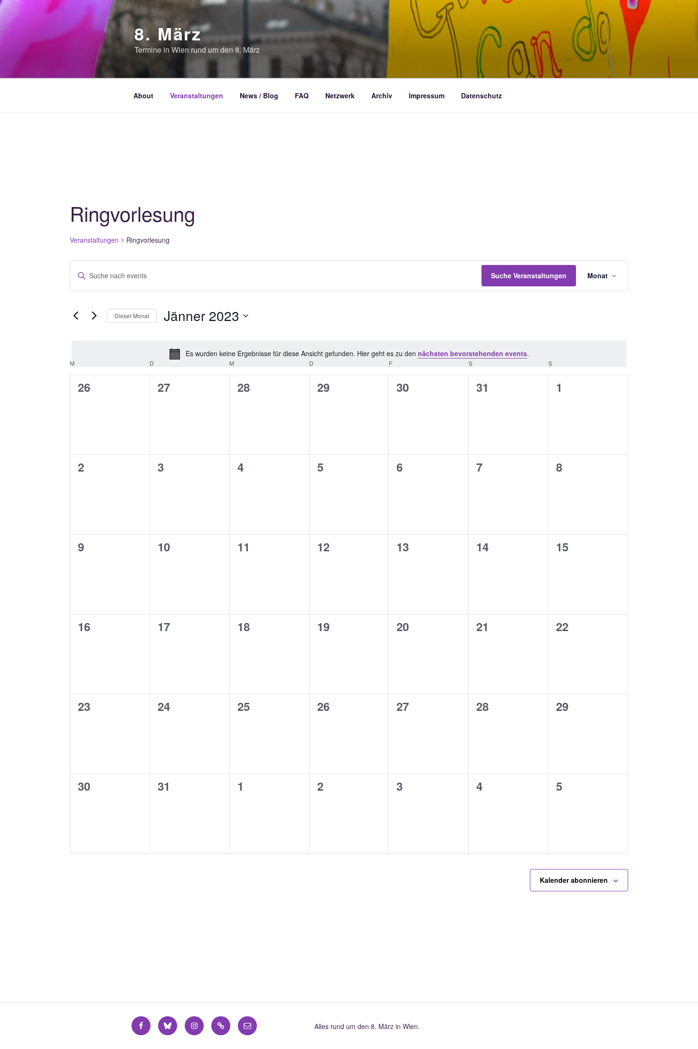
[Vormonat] (75, 315)
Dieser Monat (131, 316)
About (143, 95)
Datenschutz (481, 95)
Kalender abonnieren (574, 880)
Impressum (426, 95)
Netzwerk (340, 95)
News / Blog (259, 95)
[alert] (349, 353)
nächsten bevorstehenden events (472, 353)
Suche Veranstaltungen (528, 275)
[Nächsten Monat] (94, 315)
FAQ (302, 95)
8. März (168, 33)
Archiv (381, 95)
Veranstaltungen (196, 95)
